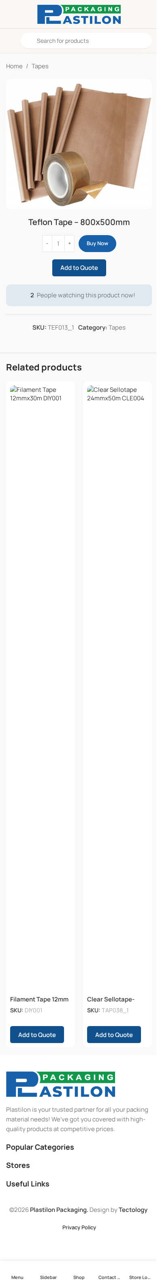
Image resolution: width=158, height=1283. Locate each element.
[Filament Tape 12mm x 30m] (40, 688)
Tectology (133, 1209)
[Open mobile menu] (9, 41)
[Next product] (147, 66)
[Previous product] (127, 66)
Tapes (40, 66)
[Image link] (60, 1083)
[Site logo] (79, 13)
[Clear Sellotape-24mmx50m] (117, 688)
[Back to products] (137, 66)
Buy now (97, 243)
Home (14, 66)
